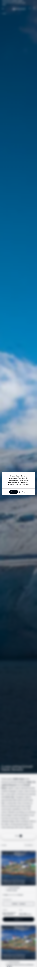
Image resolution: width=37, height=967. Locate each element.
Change (23, 492)
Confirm (13, 492)
